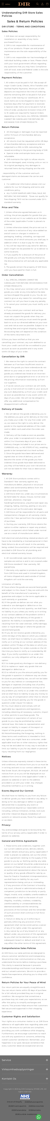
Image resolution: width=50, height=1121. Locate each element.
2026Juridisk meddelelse (26, 1114)
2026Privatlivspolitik (17, 1106)
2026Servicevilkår (36, 1106)
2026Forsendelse (19, 1110)
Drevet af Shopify (14, 1102)
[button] (5, 4)
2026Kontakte (35, 1110)
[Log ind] (42, 4)
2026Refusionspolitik (34, 1102)
